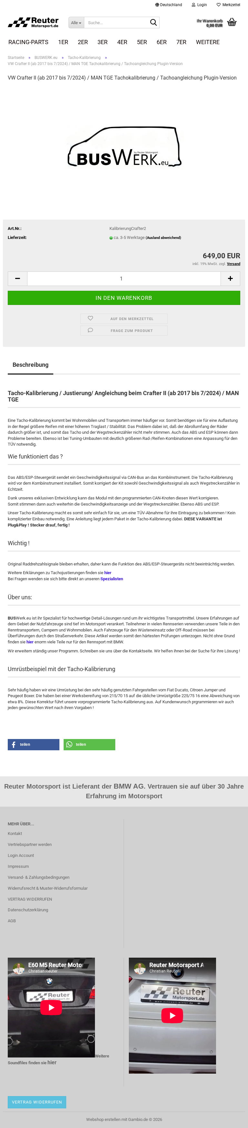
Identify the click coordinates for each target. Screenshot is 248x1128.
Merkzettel (230, 5)
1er (63, 42)
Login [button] (201, 5)
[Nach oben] (230, 1118)
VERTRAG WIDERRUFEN (30, 899)
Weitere (208, 42)
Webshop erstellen (103, 1119)
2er (83, 42)
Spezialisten (111, 578)
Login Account (21, 855)
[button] (168, 5)
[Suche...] (153, 23)
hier (107, 572)
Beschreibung (30, 364)
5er (142, 42)
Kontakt (15, 833)
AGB (12, 920)
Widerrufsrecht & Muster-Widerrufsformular (48, 888)
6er (162, 42)
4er (122, 42)
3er (103, 42)
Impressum (18, 866)
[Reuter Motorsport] (33, 22)
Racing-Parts (28, 42)
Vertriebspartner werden (30, 844)
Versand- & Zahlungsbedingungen (38, 877)
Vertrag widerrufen (37, 1102)
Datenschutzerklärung (28, 909)
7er (181, 42)
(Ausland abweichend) (163, 238)
